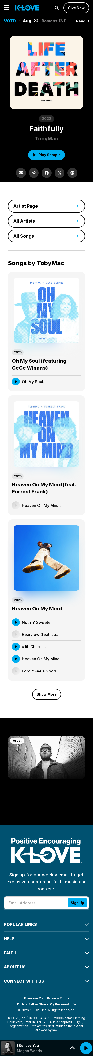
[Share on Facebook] (47, 173)
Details (70, 381)
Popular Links (20, 924)
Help (9, 938)
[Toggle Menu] (6, 7)
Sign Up (77, 903)
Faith (10, 952)
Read (81, 21)
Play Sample (49, 155)
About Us (15, 966)
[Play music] (86, 1048)
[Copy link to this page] (34, 173)
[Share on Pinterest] (72, 173)
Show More (47, 694)
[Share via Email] (21, 173)
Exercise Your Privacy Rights (46, 998)
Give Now (76, 8)
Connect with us (24, 981)
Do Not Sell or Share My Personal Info (46, 1004)
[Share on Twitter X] (59, 173)
